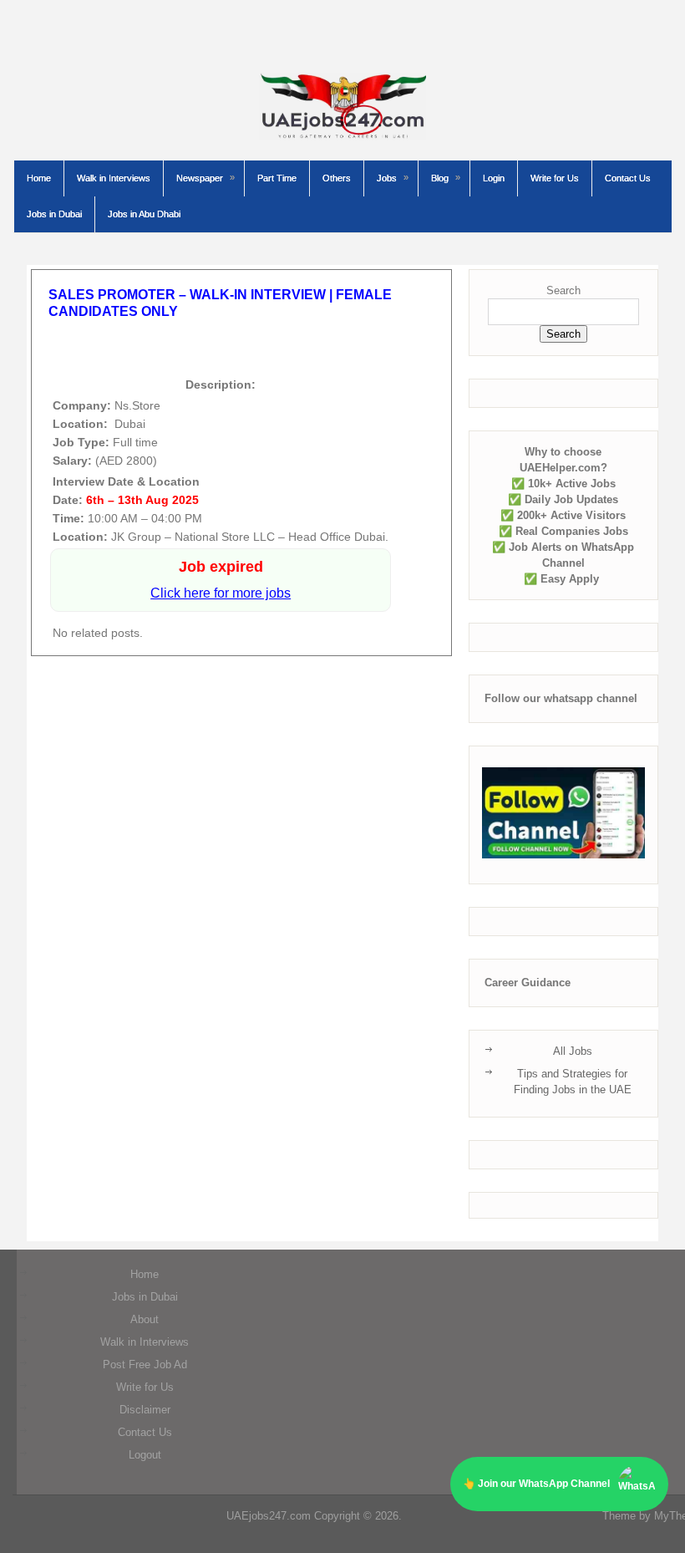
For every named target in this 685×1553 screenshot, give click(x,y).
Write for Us (554, 178)
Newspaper (199, 178)
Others (336, 178)
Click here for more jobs (220, 593)
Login (494, 178)
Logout (145, 1455)
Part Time (277, 178)
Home (39, 178)
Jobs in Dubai (54, 214)
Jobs (387, 178)
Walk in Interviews (113, 178)
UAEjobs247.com (268, 1516)
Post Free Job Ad (145, 1364)
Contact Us (628, 178)
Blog (440, 178)
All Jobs (572, 1051)
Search (563, 290)
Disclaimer (144, 1409)
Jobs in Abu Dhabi (144, 214)
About (144, 1319)
